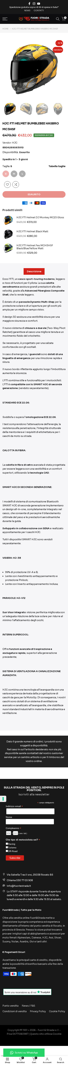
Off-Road (12, 851)
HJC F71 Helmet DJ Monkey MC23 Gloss (40, 217)
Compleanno (13, 828)
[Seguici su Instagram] (34, 4)
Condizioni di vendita (14, 1011)
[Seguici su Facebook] (29, 4)
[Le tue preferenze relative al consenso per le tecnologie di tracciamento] (3, 799)
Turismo (12, 847)
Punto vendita (10, 1005)
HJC (14, 142)
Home (5, 29)
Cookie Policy (57, 1011)
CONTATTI (39, 10)
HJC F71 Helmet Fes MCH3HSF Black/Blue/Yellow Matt (35, 247)
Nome (9, 817)
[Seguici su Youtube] (38, 4)
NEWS (27, 10)
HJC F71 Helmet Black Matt (32, 231)
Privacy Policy (38, 1011)
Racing (11, 844)
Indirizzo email (14, 806)
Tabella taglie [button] (57, 166)
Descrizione (34, 271)
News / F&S (28, 1005)
